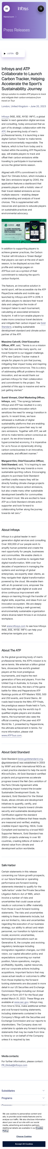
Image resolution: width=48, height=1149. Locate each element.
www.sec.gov (21, 1002)
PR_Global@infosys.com (14, 1065)
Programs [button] (7, 1098)
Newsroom (9, 16)
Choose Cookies (24, 1136)
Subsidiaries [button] (8, 1090)
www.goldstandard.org (30, 758)
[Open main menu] (6, 8)
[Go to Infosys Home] (23, 9)
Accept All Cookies (24, 1144)
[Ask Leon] (41, 8)
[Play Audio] (4, 53)
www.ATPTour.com (12, 735)
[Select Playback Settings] (17, 53)
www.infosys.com (16, 626)
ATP (4, 131)
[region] (24, 1127)
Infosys (5, 116)
